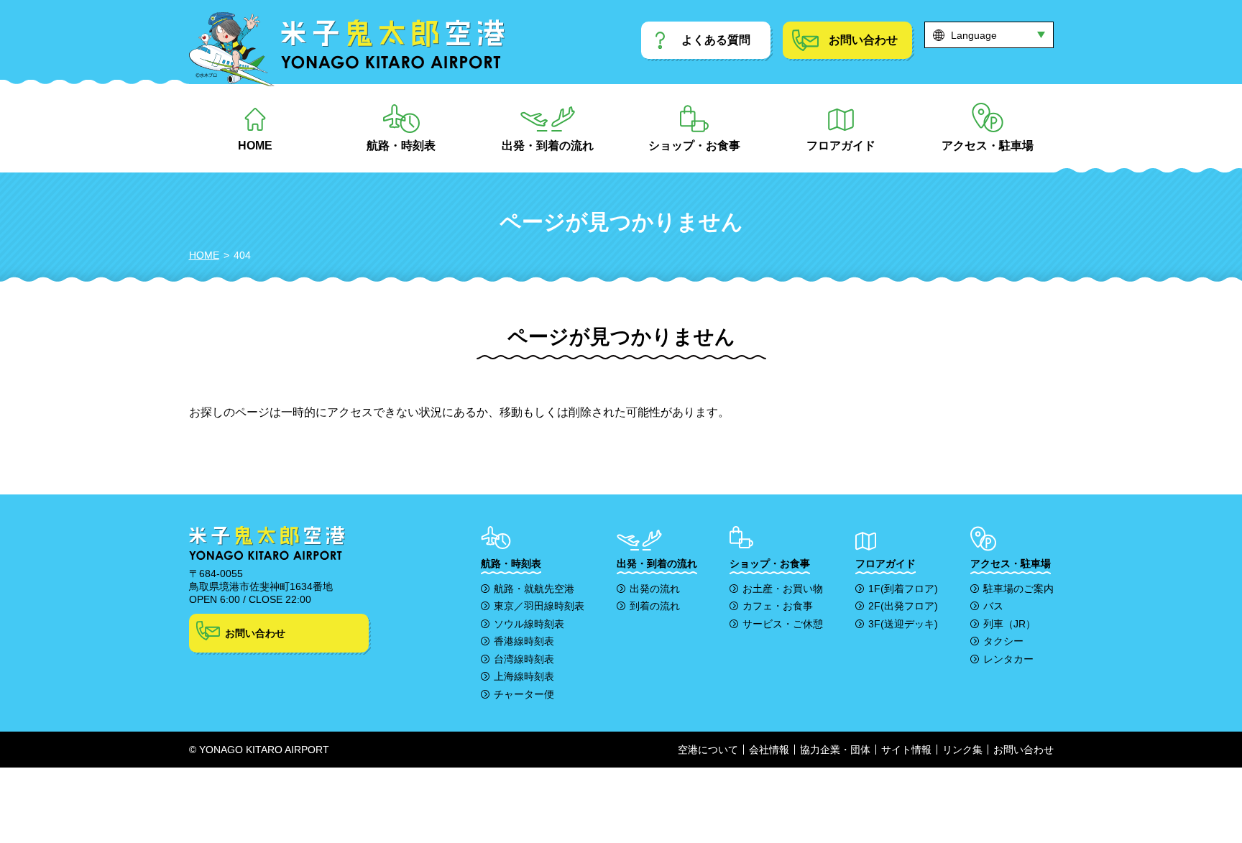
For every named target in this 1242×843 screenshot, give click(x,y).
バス (993, 606)
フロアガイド (840, 145)
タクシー (1003, 641)
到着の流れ (655, 606)
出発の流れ (655, 588)
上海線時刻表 (524, 676)
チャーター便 (524, 694)
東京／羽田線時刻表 (539, 606)
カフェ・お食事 (777, 606)
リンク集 (962, 749)
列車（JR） (1009, 624)
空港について (708, 749)
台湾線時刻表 (524, 659)
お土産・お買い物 (782, 588)
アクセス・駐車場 (988, 145)
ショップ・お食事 (694, 145)
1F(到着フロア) (903, 588)
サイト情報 (906, 749)
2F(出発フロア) (903, 606)
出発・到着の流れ (548, 145)
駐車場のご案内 (1018, 588)
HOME (255, 145)
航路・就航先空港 (534, 588)
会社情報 (769, 749)
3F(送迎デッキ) (903, 624)
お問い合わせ (255, 633)
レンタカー (1008, 659)
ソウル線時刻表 (529, 624)
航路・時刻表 (401, 145)
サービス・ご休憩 (782, 624)
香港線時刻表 (524, 641)
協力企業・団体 (835, 749)
